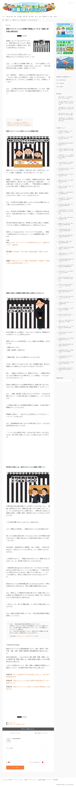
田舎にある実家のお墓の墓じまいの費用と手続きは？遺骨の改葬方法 (66, 363)
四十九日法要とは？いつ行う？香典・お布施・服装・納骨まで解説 (66, 138)
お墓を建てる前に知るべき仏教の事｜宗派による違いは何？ (66, 333)
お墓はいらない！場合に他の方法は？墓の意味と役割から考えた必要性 (66, 321)
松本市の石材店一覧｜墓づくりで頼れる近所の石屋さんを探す (66, 175)
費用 (15, 16)
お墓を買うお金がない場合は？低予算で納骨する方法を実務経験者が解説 (66, 266)
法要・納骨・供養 (9, 16)
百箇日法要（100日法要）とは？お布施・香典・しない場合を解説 (65, 132)
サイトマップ (49, 779)
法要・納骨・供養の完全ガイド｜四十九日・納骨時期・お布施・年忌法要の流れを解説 (66, 103)
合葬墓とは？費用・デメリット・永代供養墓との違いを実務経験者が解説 (66, 327)
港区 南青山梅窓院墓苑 (61, 80)
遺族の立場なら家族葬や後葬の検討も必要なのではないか (19, 123)
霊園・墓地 (25, 16)
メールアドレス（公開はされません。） (35, 762)
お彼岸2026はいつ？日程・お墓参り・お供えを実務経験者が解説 (66, 242)
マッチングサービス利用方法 (7, 779)
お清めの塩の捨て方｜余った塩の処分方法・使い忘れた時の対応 (66, 272)
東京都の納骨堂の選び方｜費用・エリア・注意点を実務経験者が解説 (66, 230)
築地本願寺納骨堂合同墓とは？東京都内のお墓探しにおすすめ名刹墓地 (66, 351)
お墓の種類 (19, 16)
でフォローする (16, 733)
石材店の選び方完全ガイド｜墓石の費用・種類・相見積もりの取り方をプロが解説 (66, 211)
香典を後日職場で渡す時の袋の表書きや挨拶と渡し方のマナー (66, 144)
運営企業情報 (55, 779)
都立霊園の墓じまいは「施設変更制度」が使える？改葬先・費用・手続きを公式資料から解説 (66, 119)
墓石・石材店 (31, 16)
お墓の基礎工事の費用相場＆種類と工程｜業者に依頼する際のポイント (66, 260)
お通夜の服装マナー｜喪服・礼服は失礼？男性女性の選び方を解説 (66, 199)
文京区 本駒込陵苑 (60, 83)
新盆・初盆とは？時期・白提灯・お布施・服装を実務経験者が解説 (66, 205)
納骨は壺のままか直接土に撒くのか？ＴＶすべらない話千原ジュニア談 (66, 315)
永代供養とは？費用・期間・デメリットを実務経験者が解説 (66, 303)
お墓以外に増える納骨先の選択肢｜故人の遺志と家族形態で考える (66, 345)
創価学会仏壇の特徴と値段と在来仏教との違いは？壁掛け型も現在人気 (66, 291)
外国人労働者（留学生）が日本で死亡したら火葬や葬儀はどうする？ (66, 357)
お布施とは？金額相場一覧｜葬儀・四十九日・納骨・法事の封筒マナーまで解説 (66, 150)
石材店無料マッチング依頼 (47, 16)
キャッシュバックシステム (18, 779)
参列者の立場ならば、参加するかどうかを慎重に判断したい (19, 125)
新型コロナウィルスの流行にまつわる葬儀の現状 (17, 122)
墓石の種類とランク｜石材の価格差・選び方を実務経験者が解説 (66, 193)
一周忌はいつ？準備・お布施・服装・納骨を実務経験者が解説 (66, 218)
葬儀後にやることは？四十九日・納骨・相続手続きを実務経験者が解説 (66, 224)
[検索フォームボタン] (72, 380)
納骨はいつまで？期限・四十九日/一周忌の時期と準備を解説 (66, 187)
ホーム (3, 16)
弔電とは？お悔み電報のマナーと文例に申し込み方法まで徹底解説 (66, 309)
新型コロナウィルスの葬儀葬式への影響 (16, 724)
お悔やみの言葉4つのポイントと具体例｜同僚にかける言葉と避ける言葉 (66, 163)
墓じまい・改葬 (38, 16)
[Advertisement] (28, 105)
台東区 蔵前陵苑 (59, 86)
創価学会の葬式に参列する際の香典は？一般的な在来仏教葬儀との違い (66, 236)
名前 (7, 762)
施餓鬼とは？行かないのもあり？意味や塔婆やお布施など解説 (66, 181)
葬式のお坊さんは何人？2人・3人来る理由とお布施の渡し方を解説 (66, 169)
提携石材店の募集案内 (42, 779)
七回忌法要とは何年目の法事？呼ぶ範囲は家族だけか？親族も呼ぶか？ (66, 248)
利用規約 (26, 779)
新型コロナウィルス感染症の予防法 (25, 636)
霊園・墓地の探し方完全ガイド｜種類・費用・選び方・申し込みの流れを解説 (66, 114)
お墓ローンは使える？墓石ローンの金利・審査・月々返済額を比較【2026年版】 (66, 278)
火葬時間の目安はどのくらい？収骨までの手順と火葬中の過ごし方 (66, 254)
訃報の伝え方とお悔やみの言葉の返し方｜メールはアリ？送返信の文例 (66, 285)
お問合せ (55, 16)
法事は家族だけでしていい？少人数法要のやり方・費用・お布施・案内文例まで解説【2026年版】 (66, 156)
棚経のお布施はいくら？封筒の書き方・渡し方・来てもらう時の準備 (66, 97)
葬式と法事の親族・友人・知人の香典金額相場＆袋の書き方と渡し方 (66, 339)
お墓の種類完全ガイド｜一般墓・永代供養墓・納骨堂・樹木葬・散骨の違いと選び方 (66, 109)
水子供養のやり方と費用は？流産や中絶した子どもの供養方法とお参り (66, 297)
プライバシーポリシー (33, 779)
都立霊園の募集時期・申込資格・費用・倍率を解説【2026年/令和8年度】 (66, 369)
